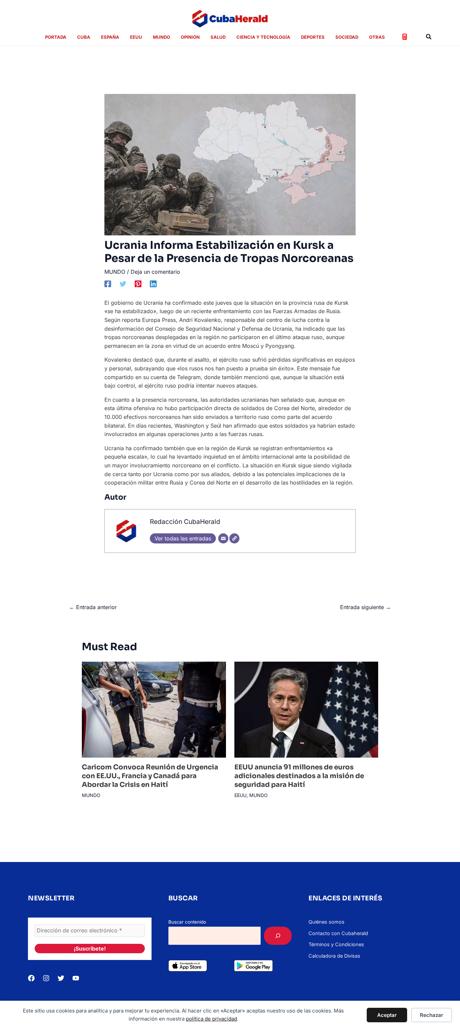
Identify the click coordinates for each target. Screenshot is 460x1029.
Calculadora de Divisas (334, 956)
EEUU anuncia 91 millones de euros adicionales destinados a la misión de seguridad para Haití (299, 776)
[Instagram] (46, 978)
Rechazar (431, 1015)
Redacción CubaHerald (185, 522)
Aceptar (387, 1015)
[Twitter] (123, 283)
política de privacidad (211, 1019)
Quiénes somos (326, 922)
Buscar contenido (187, 922)
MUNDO (114, 271)
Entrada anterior (93, 607)
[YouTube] (75, 978)
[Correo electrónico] (223, 538)
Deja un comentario (155, 271)
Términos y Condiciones (336, 944)
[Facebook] (107, 283)
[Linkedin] (153, 283)
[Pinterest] (138, 283)
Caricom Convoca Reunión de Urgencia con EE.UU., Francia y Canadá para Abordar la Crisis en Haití (150, 776)
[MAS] (278, 936)
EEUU (240, 795)
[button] (429, 37)
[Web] (234, 538)
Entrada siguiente (365, 607)
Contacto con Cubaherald (338, 933)
